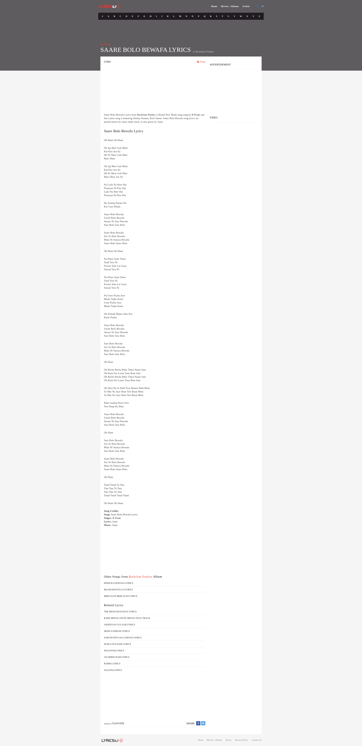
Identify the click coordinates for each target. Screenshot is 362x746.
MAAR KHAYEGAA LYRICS (118, 589)
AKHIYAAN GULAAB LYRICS (119, 624)
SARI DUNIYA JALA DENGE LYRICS (123, 637)
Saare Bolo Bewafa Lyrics (123, 131)
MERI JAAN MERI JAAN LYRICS (120, 596)
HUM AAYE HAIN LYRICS (117, 644)
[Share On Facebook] (198, 723)
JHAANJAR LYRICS (114, 650)
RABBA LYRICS (112, 663)
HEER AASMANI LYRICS (117, 631)
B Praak (105, 44)
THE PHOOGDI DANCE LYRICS (120, 611)
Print (202, 61)
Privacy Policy (241, 740)
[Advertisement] (154, 89)
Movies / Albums (230, 6)
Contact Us (257, 740)
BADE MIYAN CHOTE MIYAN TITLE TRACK (127, 618)
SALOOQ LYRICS (113, 670)
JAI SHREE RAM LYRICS (116, 657)
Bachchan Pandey (205, 51)
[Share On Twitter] (203, 723)
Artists (246, 6)
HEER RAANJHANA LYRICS (118, 583)
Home (214, 6)
